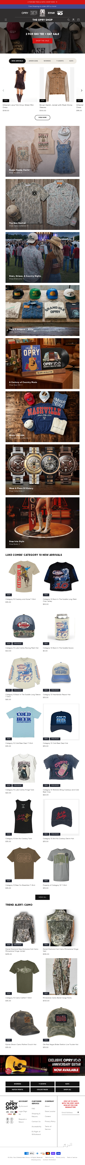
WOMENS (17, 1084)
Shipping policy (36, 1159)
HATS (67, 1084)
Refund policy (49, 1157)
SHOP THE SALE (42, 41)
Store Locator (50, 1111)
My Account (23, 1106)
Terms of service (72, 1157)
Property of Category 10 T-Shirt (55, 885)
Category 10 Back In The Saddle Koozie (58, 648)
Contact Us (36, 1121)
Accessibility (36, 1126)
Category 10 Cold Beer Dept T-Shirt (19, 743)
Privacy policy (60, 1157)
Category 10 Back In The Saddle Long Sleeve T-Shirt (23, 695)
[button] (5, 19)
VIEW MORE (43, 117)
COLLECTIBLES (42, 1089)
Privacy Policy (50, 1121)
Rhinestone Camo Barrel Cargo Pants (57, 998)
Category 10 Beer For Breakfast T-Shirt (20, 885)
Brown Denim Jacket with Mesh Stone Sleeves (56, 106)
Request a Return (23, 1120)
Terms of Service (48, 1128)
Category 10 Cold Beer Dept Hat (55, 743)
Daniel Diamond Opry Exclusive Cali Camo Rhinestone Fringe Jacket (22, 950)
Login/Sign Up (23, 1113)
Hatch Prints (17, 1089)
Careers (48, 1116)
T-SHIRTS (42, 1084)
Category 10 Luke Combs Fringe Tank (20, 790)
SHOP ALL (67, 1089)
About (47, 1106)
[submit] (78, 1113)
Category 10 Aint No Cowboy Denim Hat (58, 838)
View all (42, 897)
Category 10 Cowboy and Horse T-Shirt (21, 599)
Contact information (49, 1159)
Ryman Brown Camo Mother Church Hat (21, 1044)
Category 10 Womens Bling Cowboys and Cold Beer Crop (61, 791)
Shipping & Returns (36, 1115)
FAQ (33, 1108)
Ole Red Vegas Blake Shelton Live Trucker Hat (60, 1044)
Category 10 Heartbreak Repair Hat (57, 694)
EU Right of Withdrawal (36, 1133)
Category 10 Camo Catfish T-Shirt (19, 998)
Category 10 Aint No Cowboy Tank (19, 838)
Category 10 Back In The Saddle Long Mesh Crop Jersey (60, 600)
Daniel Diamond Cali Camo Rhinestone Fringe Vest (60, 950)
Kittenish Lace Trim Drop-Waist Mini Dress (18, 106)
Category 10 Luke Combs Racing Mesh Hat (22, 648)
